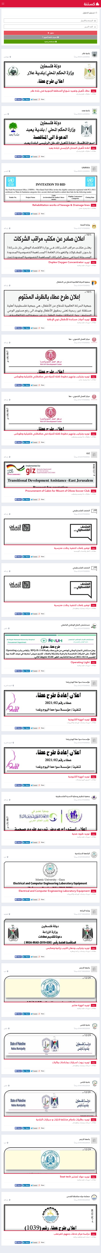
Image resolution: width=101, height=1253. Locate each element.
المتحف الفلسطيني (81, 511)
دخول (52, 32)
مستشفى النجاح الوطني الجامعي (75, 625)
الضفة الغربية (8, 685)
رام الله (6, 228)
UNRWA (86, 168)
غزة (5, 857)
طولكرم (6, 57)
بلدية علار (86, 53)
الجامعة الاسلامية (82, 853)
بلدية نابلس (85, 1025)
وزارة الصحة (85, 225)
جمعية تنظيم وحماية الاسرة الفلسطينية (73, 796)
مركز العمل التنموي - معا (79, 339)
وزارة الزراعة (85, 911)
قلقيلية (6, 914)
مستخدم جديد (49, 41)
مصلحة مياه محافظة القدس (78, 1196)
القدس (6, 171)
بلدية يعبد (86, 110)
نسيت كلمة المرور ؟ (49, 37)
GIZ (88, 453)
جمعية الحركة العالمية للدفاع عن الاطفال (73, 282)
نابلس (5, 628)
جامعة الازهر (84, 968)
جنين (5, 114)
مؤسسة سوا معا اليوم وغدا (78, 682)
